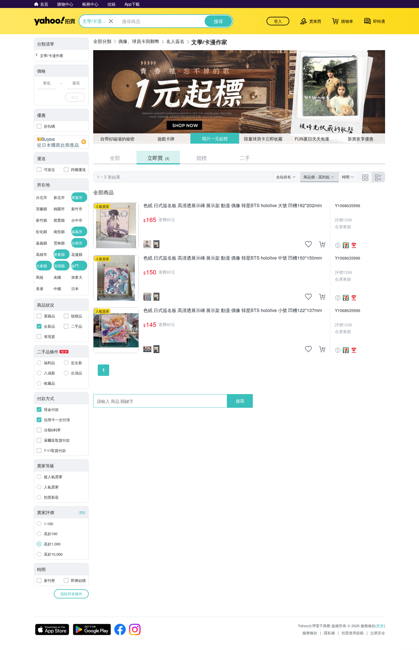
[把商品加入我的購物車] (322, 244)
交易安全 (377, 632)
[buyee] (61, 142)
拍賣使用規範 (352, 632)
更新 (380, 625)
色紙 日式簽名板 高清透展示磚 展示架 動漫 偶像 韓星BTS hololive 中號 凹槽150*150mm (232, 258)
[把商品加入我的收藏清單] (308, 244)
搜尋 (240, 401)
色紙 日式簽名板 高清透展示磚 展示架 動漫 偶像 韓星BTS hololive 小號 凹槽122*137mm (232, 310)
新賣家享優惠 (360, 139)
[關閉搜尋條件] (110, 21)
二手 (245, 157)
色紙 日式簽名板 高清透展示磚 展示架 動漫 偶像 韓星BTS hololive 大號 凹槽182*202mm (232, 206)
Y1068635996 (347, 205)
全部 (115, 157)
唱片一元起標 (215, 138)
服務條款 (309, 632)
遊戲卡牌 (165, 139)
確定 (75, 97)
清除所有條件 (71, 593)
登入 (278, 21)
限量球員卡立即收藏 (263, 139)
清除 (82, 512)
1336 (347, 220)
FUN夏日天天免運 (312, 139)
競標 (201, 157)
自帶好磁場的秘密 (117, 139)
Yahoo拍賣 (54, 21)
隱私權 (329, 632)
